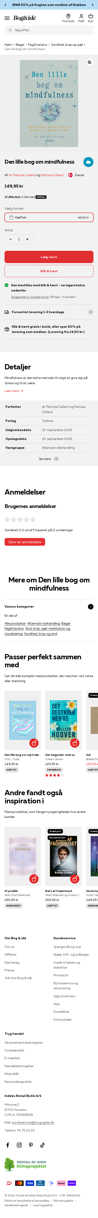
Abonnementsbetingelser (24, 1042)
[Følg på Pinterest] (31, 1145)
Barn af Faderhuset (58, 891)
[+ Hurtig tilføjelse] (34, 743)
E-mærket (12, 1058)
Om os (9, 947)
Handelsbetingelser (19, 1066)
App (57, 1004)
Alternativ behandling (43, 623)
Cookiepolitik (14, 1050)
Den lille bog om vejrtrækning (23, 754)
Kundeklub (61, 1012)
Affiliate (10, 954)
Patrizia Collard (52, 175)
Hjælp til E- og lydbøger (71, 954)
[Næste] (92, 4)
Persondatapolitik (18, 1082)
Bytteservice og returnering (66, 985)
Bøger (20, 44)
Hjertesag (12, 962)
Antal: (9, 230)
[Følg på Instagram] (19, 1145)
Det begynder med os (60, 754)
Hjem (8, 44)
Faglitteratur (37, 44)
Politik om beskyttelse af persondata (27, 1200)
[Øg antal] (27, 239)
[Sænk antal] (10, 239)
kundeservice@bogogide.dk (33, 1122)
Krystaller (11, 891)
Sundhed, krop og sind (40, 634)
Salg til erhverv (65, 996)
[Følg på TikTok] (42, 1145)
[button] (54, 775)
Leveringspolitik (43, 1205)
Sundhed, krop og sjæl (67, 44)
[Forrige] (5, 4)
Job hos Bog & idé (18, 978)
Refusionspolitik (63, 1200)
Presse (9, 970)
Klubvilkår (12, 1074)
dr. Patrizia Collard (22, 175)
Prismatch (61, 975)
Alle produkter (15, 623)
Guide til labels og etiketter (67, 964)
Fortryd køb (63, 1020)
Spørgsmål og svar (67, 947)
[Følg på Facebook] (8, 1145)
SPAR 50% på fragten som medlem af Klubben (49, 5)
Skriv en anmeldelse (24, 542)
